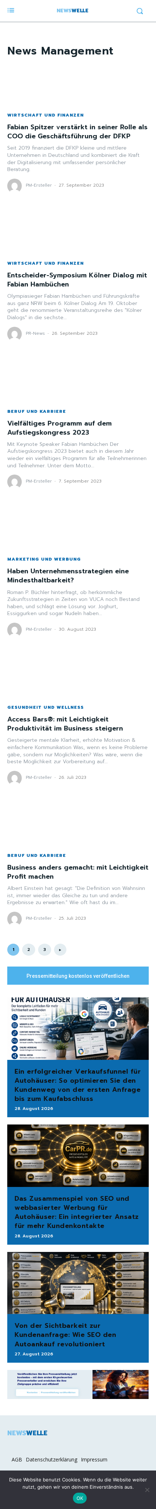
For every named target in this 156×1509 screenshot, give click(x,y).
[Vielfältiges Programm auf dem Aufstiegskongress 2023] (78, 380)
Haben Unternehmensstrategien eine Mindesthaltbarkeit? (68, 575)
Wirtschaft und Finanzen (45, 115)
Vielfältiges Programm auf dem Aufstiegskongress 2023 (59, 428)
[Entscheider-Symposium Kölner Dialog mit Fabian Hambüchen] (78, 232)
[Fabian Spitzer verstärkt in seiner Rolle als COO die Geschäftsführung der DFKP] (78, 84)
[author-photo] (15, 186)
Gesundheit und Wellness (45, 707)
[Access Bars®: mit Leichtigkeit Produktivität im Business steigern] (78, 676)
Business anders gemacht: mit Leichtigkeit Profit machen (77, 872)
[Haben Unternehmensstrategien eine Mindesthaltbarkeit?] (78, 528)
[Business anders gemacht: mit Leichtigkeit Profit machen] (78, 825)
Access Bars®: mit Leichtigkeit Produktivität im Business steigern (65, 723)
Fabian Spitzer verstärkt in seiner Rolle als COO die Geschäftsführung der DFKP (77, 131)
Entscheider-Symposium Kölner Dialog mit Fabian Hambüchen (77, 279)
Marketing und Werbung (44, 559)
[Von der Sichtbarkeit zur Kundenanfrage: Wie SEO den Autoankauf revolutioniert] (78, 1283)
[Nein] (147, 1489)
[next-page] (60, 950)
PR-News (35, 333)
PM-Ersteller (39, 185)
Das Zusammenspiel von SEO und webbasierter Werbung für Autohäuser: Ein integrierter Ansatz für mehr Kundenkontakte (77, 1212)
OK (80, 1498)
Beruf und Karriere (36, 411)
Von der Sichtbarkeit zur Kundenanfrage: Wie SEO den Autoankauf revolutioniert (65, 1335)
